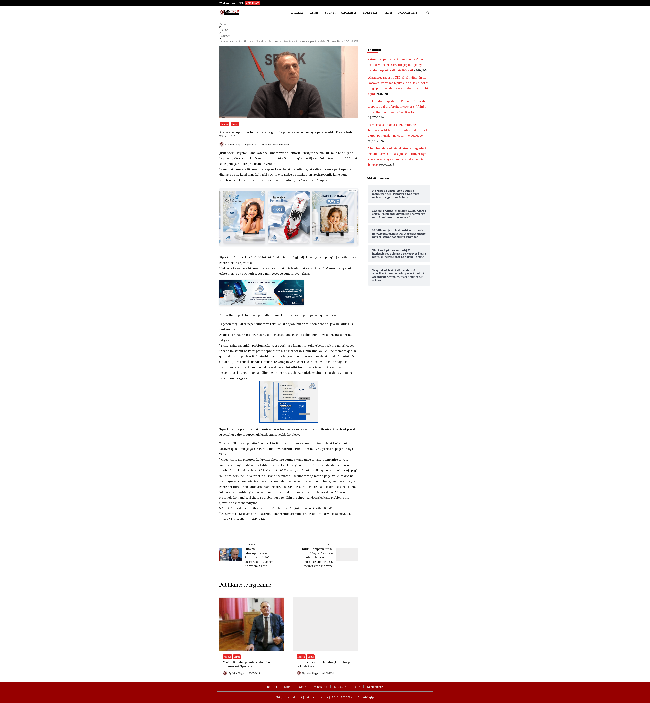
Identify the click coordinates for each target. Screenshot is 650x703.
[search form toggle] (428, 12)
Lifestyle (370, 12)
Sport (329, 12)
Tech (388, 12)
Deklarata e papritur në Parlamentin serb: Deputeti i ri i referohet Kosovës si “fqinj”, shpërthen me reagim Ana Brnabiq (397, 106)
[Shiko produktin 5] (333, 217)
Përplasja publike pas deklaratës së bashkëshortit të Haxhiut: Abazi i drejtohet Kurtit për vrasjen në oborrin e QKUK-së (397, 130)
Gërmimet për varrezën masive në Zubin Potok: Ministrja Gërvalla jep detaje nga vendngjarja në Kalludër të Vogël (396, 64)
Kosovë (225, 123)
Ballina (297, 12)
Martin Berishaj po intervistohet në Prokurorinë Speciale (247, 664)
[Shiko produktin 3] (244, 217)
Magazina (348, 12)
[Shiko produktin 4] (289, 217)
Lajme (314, 12)
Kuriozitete (408, 12)
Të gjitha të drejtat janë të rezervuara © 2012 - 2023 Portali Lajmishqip (325, 697)
